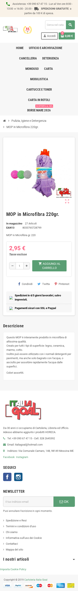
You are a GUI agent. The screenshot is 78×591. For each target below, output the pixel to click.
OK (66, 502)
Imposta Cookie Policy (13, 569)
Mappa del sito (14, 549)
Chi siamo (11, 532)
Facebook (9, 457)
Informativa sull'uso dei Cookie (24, 537)
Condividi (27, 284)
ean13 (10, 227)
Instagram (22, 457)
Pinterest (64, 284)
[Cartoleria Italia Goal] (17, 29)
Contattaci (12, 543)
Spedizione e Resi (16, 520)
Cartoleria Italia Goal (35, 579)
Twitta (46, 284)
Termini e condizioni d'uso (21, 526)
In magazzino (14, 223)
